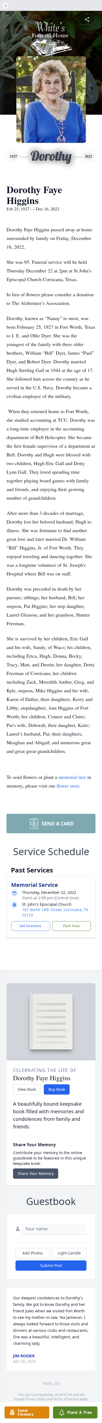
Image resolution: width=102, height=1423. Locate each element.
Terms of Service (66, 1399)
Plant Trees (71, 926)
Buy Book (56, 1089)
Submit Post (51, 1265)
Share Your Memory (36, 1173)
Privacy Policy (36, 1399)
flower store (68, 785)
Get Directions (30, 926)
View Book (27, 1089)
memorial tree (72, 777)
